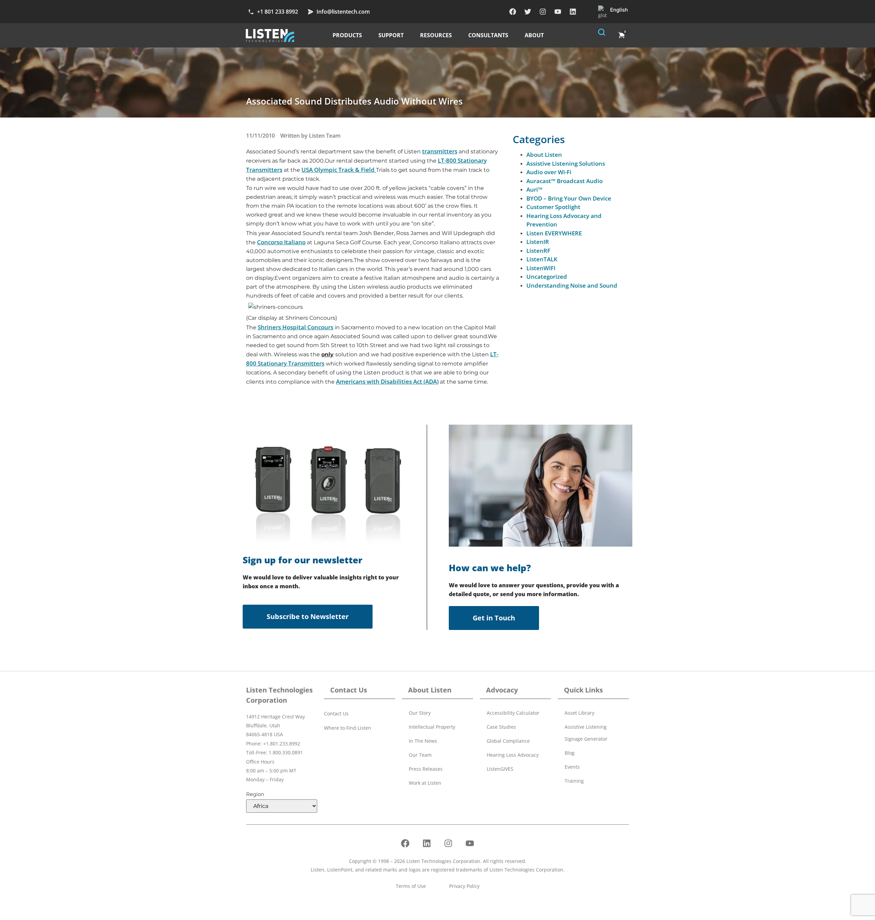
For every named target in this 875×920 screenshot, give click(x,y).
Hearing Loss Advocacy (513, 755)
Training (574, 781)
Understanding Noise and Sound (571, 285)
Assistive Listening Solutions (565, 163)
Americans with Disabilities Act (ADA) (387, 381)
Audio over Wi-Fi (548, 172)
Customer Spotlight (553, 207)
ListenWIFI (540, 268)
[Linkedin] (572, 11)
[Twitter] (527, 11)
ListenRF (538, 251)
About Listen (544, 155)
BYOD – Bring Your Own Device (568, 198)
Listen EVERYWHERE (554, 233)
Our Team (420, 755)
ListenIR (537, 242)
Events (572, 767)
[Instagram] (542, 11)
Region (255, 794)
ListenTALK (541, 259)
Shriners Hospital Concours (295, 327)
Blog (570, 753)
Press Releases (426, 769)
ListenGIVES (500, 769)
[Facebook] (512, 11)
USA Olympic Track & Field (338, 170)
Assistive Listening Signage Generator (586, 733)
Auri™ (534, 189)
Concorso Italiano (281, 242)
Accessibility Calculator (513, 713)
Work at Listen (425, 783)
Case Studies (501, 727)
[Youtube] (557, 11)
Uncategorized (546, 276)
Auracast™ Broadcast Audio (564, 181)
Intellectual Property (432, 727)
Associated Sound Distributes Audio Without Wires (354, 101)
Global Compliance (508, 741)
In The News (423, 741)
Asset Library (579, 713)
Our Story (420, 713)
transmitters (439, 151)
